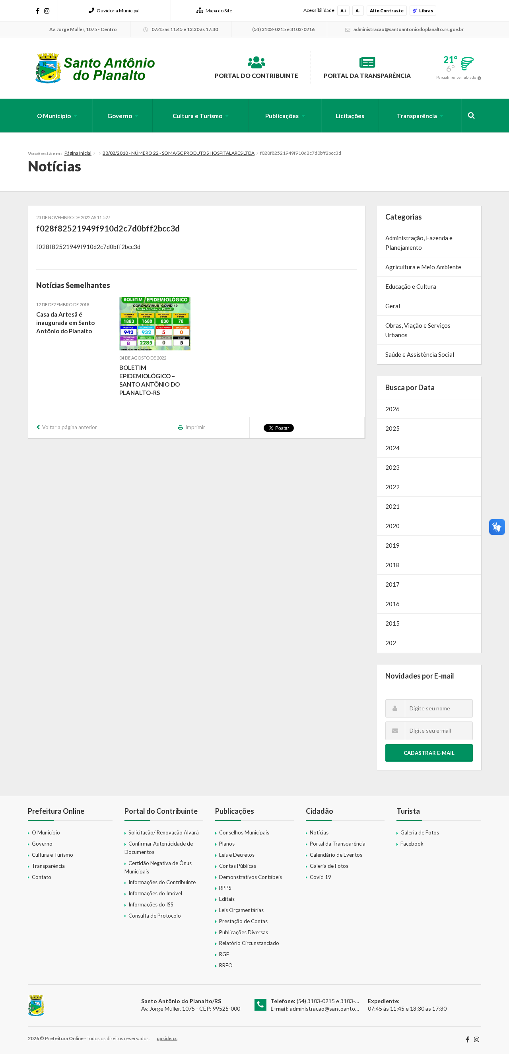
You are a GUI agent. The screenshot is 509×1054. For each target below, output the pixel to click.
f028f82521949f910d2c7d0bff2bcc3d (88, 246)
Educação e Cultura (410, 286)
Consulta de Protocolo (154, 915)
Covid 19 (320, 877)
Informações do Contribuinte (162, 882)
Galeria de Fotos (329, 866)
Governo (119, 115)
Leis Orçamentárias (241, 910)
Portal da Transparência (367, 75)
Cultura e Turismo (197, 115)
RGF (224, 954)
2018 (392, 564)
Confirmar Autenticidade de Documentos (158, 847)
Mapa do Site (219, 11)
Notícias (319, 832)
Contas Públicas (237, 866)
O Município (54, 115)
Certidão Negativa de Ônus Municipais (158, 867)
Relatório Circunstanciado (249, 943)
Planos (227, 843)
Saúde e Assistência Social (419, 354)
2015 (392, 623)
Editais (227, 899)
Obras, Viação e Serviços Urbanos (418, 330)
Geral (392, 305)
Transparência (417, 115)
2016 (392, 603)
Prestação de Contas (243, 921)
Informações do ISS (150, 904)
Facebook (412, 843)
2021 (392, 506)
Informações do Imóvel (155, 893)
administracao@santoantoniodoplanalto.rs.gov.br (350, 1008)
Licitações (350, 115)
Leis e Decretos (236, 855)
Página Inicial (77, 153)
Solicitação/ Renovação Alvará (163, 832)
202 (390, 642)
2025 (392, 428)
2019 (392, 545)
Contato (41, 877)
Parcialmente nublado (456, 77)
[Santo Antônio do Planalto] (95, 68)
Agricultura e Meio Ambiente (423, 266)
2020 (392, 525)
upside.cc (167, 1038)
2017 (392, 584)
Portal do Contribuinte (256, 75)
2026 (392, 408)
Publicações (282, 115)
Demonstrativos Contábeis (250, 877)
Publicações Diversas (243, 932)
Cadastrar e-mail (429, 753)
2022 (392, 486)
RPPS (225, 888)
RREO (226, 965)
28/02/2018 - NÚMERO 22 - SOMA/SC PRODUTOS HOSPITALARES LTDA (178, 153)
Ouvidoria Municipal (118, 11)
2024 (392, 447)
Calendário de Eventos (336, 855)
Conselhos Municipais (244, 832)
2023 (392, 467)
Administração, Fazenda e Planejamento (419, 242)
